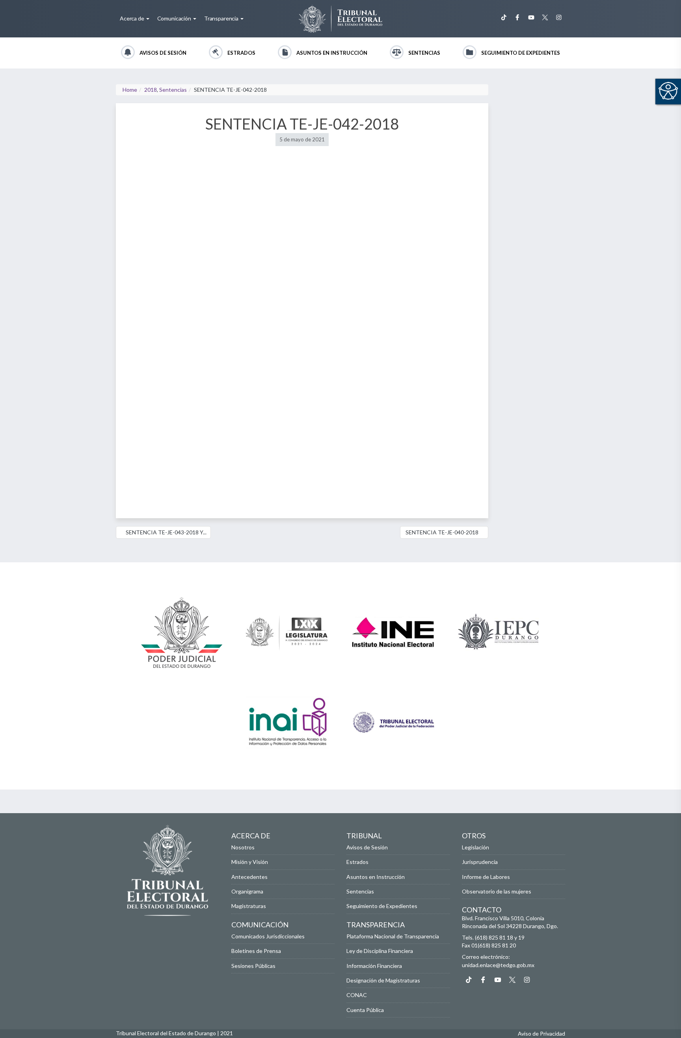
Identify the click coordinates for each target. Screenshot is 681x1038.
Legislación (475, 847)
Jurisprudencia (480, 861)
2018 (150, 89)
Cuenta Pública (365, 1009)
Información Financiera (374, 965)
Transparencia (222, 18)
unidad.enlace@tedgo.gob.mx (498, 965)
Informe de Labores (486, 876)
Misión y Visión (249, 861)
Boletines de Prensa (256, 950)
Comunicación (174, 18)
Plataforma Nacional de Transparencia (392, 936)
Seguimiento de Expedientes (520, 53)
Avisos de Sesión (163, 53)
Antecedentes (249, 876)
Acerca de (132, 18)
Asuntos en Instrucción (331, 53)
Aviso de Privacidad (541, 1033)
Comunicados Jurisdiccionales (268, 936)
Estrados (241, 53)
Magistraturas (248, 906)
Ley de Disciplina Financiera (379, 950)
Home (130, 89)
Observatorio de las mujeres (496, 891)
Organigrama (247, 891)
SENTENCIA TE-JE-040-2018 (442, 532)
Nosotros (243, 847)
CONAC (356, 995)
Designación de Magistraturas (383, 980)
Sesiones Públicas (253, 965)
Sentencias (424, 53)
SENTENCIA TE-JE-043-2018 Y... (166, 532)
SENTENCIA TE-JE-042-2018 (302, 124)
